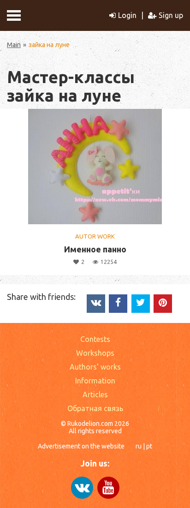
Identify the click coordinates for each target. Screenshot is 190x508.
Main (14, 44)
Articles (95, 394)
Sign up (171, 15)
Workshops (95, 353)
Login (127, 15)
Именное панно (95, 249)
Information (95, 381)
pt (149, 446)
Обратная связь (95, 408)
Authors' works (95, 367)
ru (139, 446)
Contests (95, 339)
